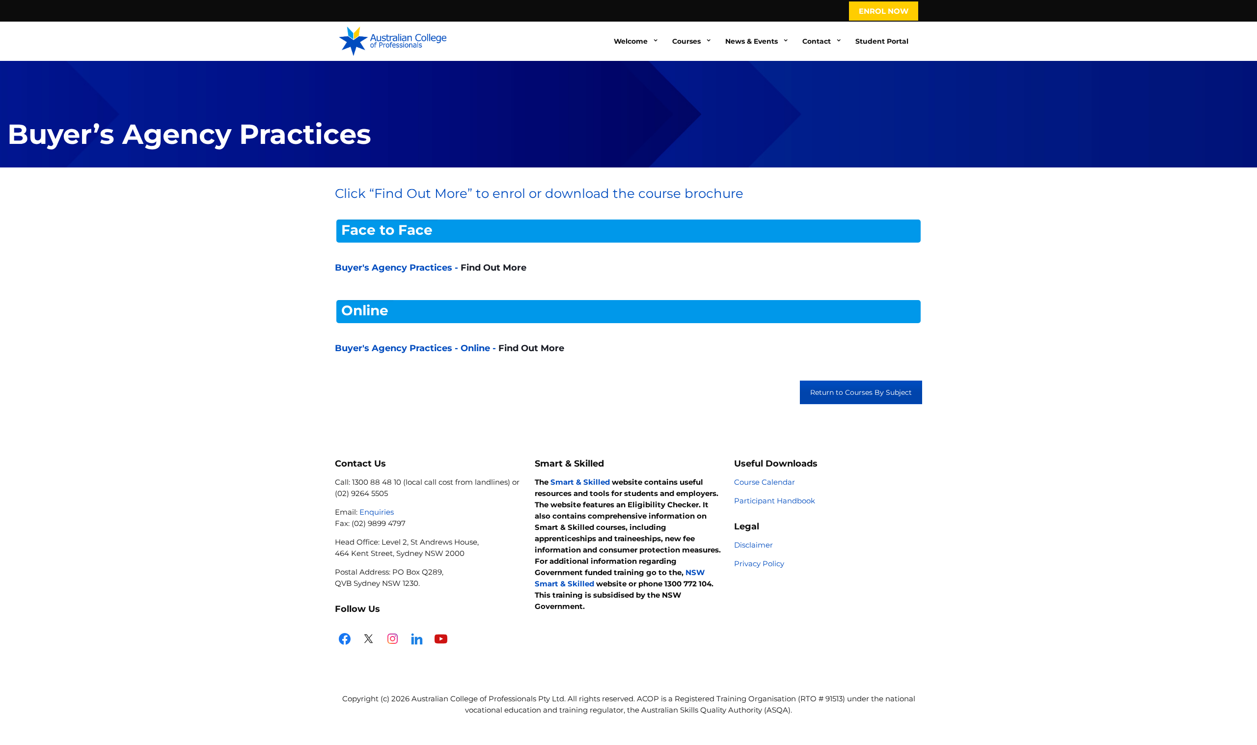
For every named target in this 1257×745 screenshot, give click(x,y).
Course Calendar (764, 482)
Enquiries (376, 512)
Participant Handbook (774, 500)
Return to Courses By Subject (861, 392)
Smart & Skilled (580, 482)
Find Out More (493, 267)
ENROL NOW (883, 11)
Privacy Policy (759, 563)
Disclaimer (753, 545)
